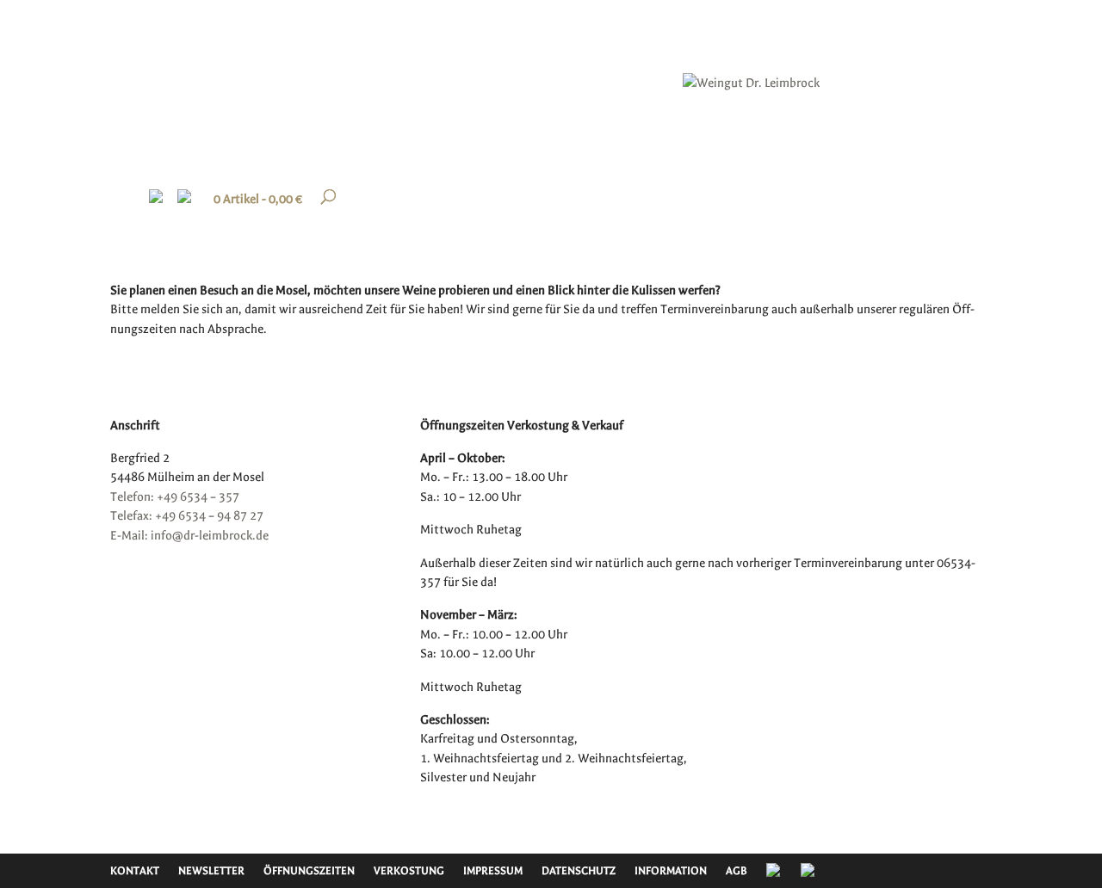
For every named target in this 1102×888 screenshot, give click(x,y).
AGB (736, 871)
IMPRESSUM (493, 871)
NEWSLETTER (211, 871)
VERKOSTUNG (409, 871)
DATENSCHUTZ (579, 871)
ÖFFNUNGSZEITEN (309, 871)
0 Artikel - (258, 199)
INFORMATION (671, 871)
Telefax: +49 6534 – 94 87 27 (186, 516)
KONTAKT (134, 871)
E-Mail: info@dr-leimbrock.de (189, 535)
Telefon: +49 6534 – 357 (174, 497)
